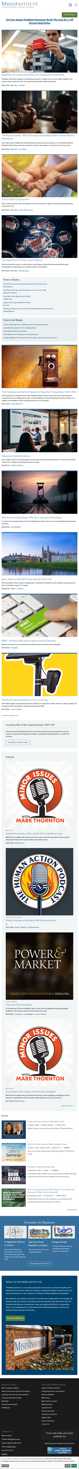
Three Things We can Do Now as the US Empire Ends (20, 334)
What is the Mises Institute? (51, 1388)
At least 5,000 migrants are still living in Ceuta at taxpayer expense (25, 325)
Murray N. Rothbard (10, 293)
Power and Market (11, 1002)
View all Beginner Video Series (39, 1264)
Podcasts (10, 757)
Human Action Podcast (9, 1404)
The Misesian (6, 1408)
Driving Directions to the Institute (53, 1391)
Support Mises (69, 15)
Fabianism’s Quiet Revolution (16, 456)
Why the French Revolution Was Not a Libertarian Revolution (32, 518)
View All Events (72, 1210)
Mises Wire (14, 85)
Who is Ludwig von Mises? (10, 1388)
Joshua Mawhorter (17, 404)
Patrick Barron (8, 287)
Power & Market (11, 280)
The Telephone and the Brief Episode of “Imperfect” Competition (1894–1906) (39, 392)
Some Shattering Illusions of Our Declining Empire (19, 328)
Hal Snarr (22, 85)
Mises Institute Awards (49, 1401)
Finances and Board (48, 1411)
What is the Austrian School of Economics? (16, 1391)
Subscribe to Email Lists (49, 1414)
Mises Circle (61, 1125)
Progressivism (59, 1241)
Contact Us (45, 1424)
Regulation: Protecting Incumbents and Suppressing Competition (33, 75)
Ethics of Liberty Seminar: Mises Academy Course (47, 1144)
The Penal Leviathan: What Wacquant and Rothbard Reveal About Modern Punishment (38, 137)
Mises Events (46, 1398)
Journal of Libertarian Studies (11, 1398)
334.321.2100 (11, 1447)
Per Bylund (14, 648)
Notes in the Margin (13, 320)
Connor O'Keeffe (16, 709)
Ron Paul (6, 305)
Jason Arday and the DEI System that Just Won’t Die (27, 579)
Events (5, 1116)
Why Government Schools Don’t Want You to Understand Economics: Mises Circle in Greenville (51, 1191)
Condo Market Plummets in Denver (15, 331)
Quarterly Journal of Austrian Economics (15, 1394)
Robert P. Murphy (20, 927)
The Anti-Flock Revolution (19, 1005)
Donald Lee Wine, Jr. (17, 465)
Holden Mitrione (8, 311)
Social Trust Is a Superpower (15, 199)
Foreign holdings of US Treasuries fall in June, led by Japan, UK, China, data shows (30, 338)
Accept (74, 1465)
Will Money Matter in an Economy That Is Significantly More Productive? (28, 309)
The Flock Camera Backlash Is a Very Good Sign (25, 700)
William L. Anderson (17, 589)
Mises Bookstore (47, 1404)
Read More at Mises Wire (10, 715)
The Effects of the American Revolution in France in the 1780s (24, 290)
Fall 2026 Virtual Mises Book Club (41, 1167)
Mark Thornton (20, 843)
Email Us (4, 1454)
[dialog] (39, 1463)
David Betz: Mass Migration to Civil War (17, 296)
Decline (67, 1465)
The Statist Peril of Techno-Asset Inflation (22, 260)
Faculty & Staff (47, 1408)
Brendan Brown (24, 271)
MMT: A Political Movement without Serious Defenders (29, 641)
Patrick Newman (33, 927)
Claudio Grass (7, 299)
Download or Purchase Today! (18, 742)
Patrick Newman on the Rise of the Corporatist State (31, 920)
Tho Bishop (18, 1014)
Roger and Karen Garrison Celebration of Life (45, 1121)
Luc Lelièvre (23, 149)
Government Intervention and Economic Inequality (31, 1092)
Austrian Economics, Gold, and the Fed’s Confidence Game (34, 834)
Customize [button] (5, 1465)
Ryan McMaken (16, 527)
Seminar (67, 1148)
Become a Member (15, 1318)
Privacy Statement (48, 1421)
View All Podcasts (67, 1106)
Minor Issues (9, 830)
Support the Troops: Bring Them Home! (17, 302)
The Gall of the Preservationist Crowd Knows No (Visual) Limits (25, 284)
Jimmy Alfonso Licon (26, 210)
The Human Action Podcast (14, 917)
